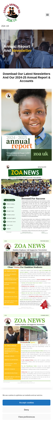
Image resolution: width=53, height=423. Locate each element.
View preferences (26, 417)
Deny (26, 409)
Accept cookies (26, 402)
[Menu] (47, 15)
